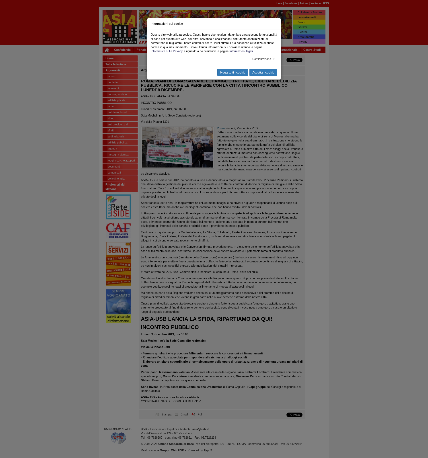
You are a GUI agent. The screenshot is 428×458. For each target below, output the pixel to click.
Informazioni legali (241, 51)
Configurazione (262, 59)
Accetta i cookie (263, 72)
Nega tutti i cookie (232, 72)
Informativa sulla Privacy (167, 51)
